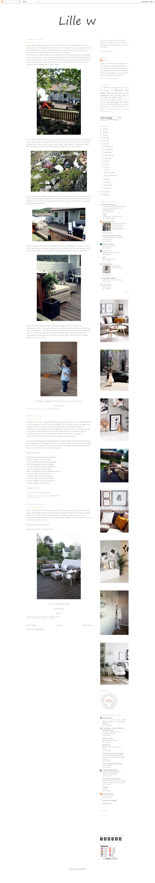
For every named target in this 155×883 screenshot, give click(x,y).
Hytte (124, 93)
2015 (104, 132)
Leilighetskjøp (104, 100)
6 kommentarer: (54, 616)
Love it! (105, 789)
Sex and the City (123, 104)
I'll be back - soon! (108, 796)
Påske (104, 104)
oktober (107, 152)
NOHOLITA (106, 745)
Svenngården (107, 264)
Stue (112, 106)
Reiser (111, 104)
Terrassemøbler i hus (36, 507)
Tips (110, 109)
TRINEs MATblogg (109, 205)
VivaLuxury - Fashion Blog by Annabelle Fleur (113, 729)
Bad (101, 87)
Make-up (124, 100)
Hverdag (114, 93)
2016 (104, 129)
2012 (104, 141)
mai (105, 167)
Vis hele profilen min (108, 78)
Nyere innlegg (30, 625)
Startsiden (59, 625)
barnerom (108, 87)
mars (106, 182)
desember (107, 146)
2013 (104, 138)
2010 (104, 192)
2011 (104, 144)
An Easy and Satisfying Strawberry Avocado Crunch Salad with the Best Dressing (114, 757)
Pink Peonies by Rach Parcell (113, 753)
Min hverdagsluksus (109, 259)
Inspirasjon (104, 95)
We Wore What (108, 738)
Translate (116, 120)
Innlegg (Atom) (39, 629)
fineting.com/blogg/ (109, 800)
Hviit (104, 257)
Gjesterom (106, 90)
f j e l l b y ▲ (107, 251)
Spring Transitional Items (110, 740)
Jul (128, 95)
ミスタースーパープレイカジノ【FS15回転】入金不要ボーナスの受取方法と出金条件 (114, 721)
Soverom (105, 106)
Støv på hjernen (107, 765)
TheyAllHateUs (108, 718)
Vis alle (127, 291)
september (108, 155)
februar (106, 185)
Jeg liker (118, 95)
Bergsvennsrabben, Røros (111, 252)
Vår (125, 109)
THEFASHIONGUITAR (110, 770)
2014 (104, 135)
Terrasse (51, 618)
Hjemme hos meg (41, 618)
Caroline (105, 787)
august (106, 158)
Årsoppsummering (105, 111)
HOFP (105, 215)
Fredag (29, 42)
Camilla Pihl (107, 803)
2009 (104, 195)
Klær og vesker (110, 98)
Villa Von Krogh (108, 244)
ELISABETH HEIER (109, 278)
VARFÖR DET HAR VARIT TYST (112, 217)
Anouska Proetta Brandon (112, 779)
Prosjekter (125, 102)
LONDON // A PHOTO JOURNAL (112, 280)
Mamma (37, 497)
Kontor (124, 97)
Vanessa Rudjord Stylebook (112, 764)
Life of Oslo (107, 285)
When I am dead (33, 419)
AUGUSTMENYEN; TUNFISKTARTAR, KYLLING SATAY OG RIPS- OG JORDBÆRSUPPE (114, 208)
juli (105, 161)
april (106, 179)
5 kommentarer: (54, 409)
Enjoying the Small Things (112, 236)
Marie (111, 102)
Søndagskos (122, 106)
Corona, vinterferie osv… (110, 246)
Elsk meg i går (107, 286)
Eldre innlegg (87, 625)
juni (105, 164)
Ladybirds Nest (108, 794)
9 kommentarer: (54, 495)
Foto (127, 87)
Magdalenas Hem (109, 221)
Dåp (122, 87)
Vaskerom (118, 109)
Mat (117, 102)
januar (106, 188)
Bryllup (116, 87)
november (107, 149)
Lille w (38, 409)
